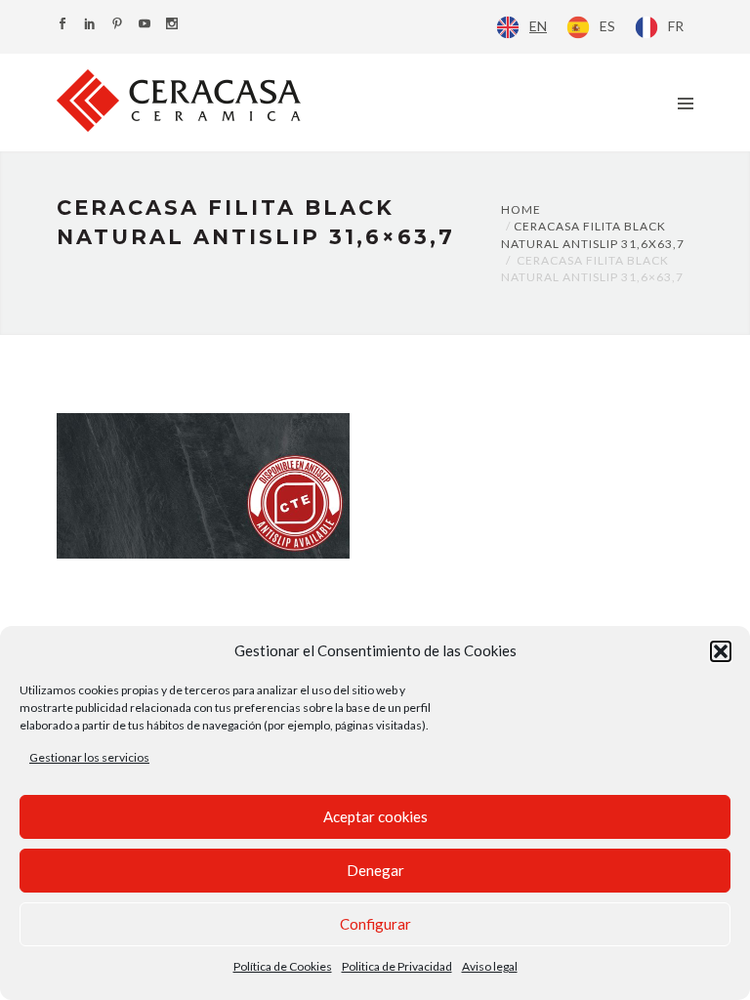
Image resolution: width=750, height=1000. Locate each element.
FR (676, 26)
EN (538, 26)
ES (607, 26)
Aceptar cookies (375, 816)
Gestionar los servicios (89, 757)
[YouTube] (144, 25)
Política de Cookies (282, 966)
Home (521, 209)
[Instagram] (172, 25)
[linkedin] (90, 25)
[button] (720, 651)
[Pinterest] (117, 25)
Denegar (375, 870)
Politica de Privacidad (397, 966)
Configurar (375, 924)
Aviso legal (490, 966)
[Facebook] (62, 25)
